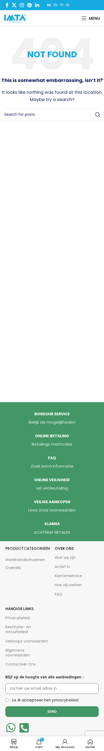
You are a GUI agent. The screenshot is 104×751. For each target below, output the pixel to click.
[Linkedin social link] (37, 5)
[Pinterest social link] (29, 5)
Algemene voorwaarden (17, 653)
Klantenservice (68, 575)
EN (55, 5)
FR (61, 5)
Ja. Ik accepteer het (44, 700)
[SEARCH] (98, 115)
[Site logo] (16, 18)
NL (49, 5)
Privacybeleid (17, 618)
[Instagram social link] (22, 5)
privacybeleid (65, 700)
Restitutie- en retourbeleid (18, 629)
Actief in (62, 566)
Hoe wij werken (68, 585)
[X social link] (14, 5)
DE (68, 5)
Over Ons (64, 548)
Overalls (13, 567)
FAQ (58, 594)
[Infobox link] (52, 418)
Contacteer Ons (20, 664)
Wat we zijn (65, 557)
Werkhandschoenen (25, 559)
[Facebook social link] (7, 5)
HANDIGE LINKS (19, 608)
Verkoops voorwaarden (26, 641)
